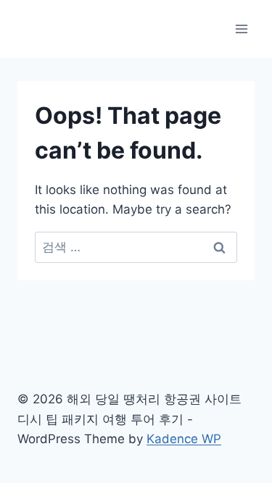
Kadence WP (184, 439)
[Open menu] (241, 28)
